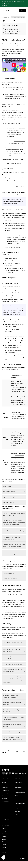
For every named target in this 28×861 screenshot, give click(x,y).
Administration (5, 17)
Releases (4, 841)
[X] (3, 773)
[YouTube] (6, 773)
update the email (13, 299)
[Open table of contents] (3, 858)
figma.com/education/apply (18, 387)
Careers (4, 844)
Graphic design (5, 790)
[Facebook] (13, 773)
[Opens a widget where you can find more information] (23, 858)
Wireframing (5, 793)
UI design (4, 782)
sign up (8, 606)
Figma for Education (7, 43)
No (24, 751)
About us (4, 847)
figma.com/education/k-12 (18, 404)
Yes (17, 751)
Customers (17, 806)
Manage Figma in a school (18, 17)
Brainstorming (5, 795)
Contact (16, 814)
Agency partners (6, 850)
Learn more (4, 5)
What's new (4, 839)
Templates (4, 798)
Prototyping (5, 787)
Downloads (4, 836)
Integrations (17, 811)
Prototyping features (19, 785)
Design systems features (18, 788)
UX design (4, 785)
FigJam (16, 795)
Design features (18, 782)
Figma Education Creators (10, 51)
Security (17, 808)
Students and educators (20, 803)
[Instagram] (10, 773)
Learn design (5, 833)
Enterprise (17, 800)
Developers (4, 831)
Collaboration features (20, 792)
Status (3, 855)
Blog (3, 823)
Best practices (5, 825)
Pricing (16, 798)
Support (4, 828)
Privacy (4, 852)
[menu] (20, 773)
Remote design (5, 801)
